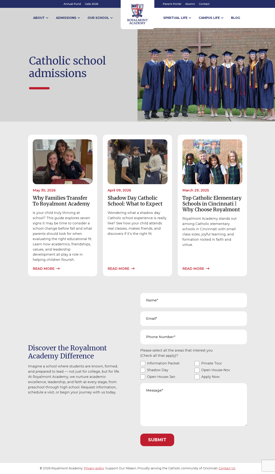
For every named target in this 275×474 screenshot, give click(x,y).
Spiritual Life (175, 18)
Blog (235, 18)
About (39, 18)
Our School (98, 18)
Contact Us (227, 468)
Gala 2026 (91, 4)
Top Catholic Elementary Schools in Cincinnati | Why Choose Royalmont (212, 204)
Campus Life (209, 18)
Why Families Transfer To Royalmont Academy (61, 201)
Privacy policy (94, 468)
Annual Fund (72, 4)
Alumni (190, 4)
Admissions (66, 18)
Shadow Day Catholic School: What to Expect (135, 201)
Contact (204, 4)
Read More (44, 269)
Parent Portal (172, 4)
